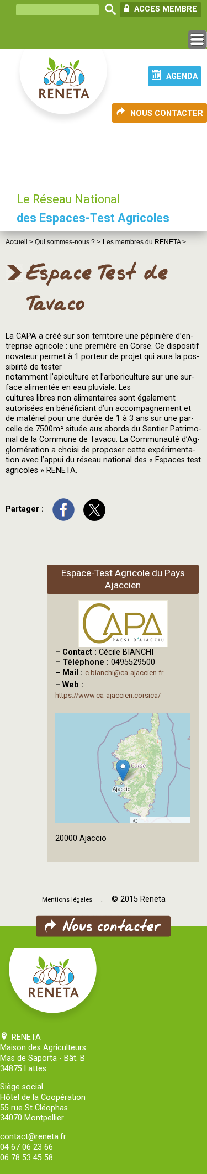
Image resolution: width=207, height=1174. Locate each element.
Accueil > (20, 242)
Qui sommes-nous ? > (67, 242)
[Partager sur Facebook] (63, 509)
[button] (123, 770)
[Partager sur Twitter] (94, 509)
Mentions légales (67, 899)
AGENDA (182, 76)
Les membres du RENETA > (144, 242)
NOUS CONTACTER (166, 113)
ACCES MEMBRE (164, 9)
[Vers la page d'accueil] (64, 87)
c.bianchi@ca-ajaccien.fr (124, 672)
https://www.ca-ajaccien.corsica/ (108, 695)
